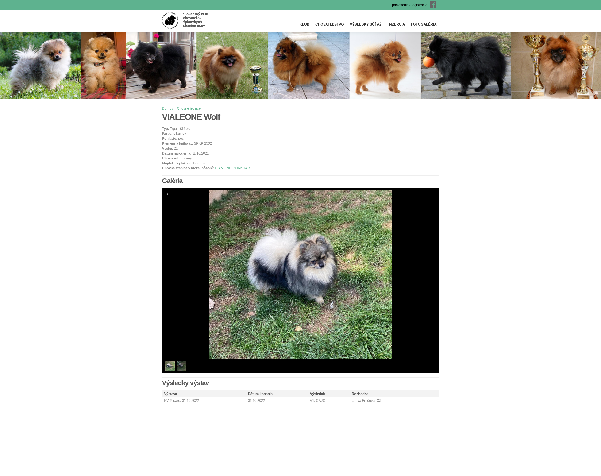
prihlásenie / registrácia (409, 5)
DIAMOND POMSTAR (232, 168)
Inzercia (396, 24)
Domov (167, 108)
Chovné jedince (189, 108)
